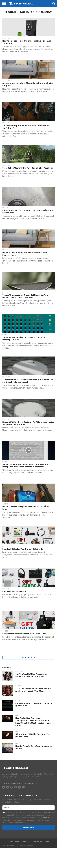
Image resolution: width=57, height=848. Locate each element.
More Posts (28, 657)
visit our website (43, 817)
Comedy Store (30, 783)
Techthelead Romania (12, 783)
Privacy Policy (13, 841)
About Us (26, 841)
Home (47, 841)
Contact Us (37, 841)
